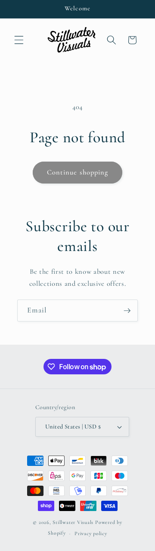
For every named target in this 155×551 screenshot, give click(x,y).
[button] (19, 40)
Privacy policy (90, 533)
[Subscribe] (127, 311)
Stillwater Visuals (73, 522)
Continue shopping (77, 172)
